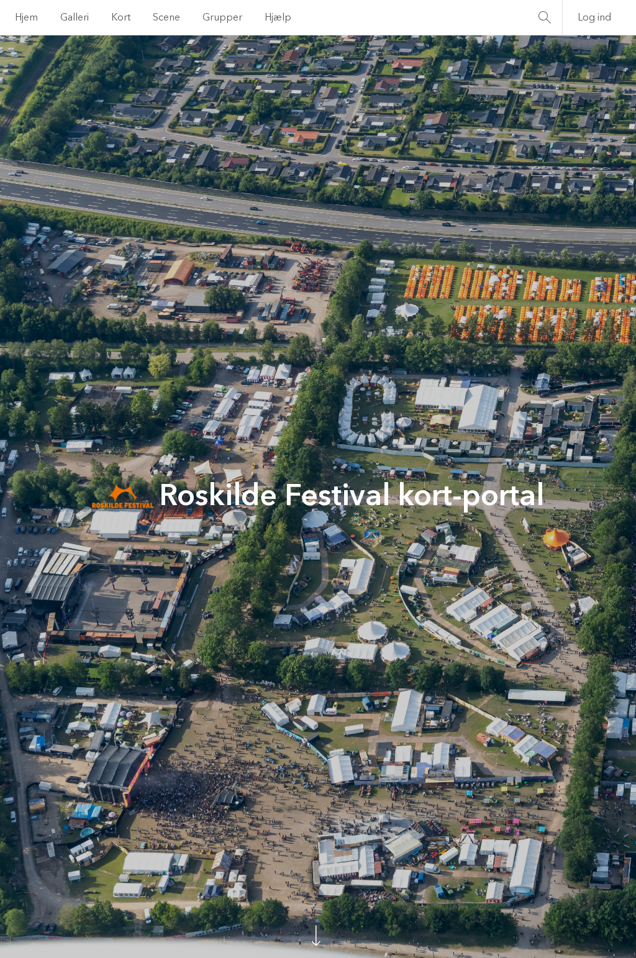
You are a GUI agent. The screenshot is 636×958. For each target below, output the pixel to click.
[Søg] (544, 17)
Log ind (594, 17)
